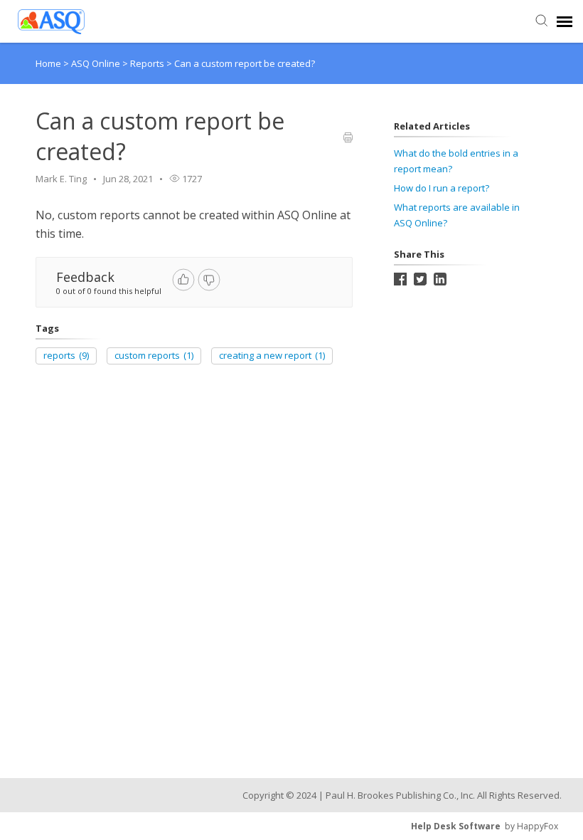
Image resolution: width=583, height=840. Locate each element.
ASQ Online (96, 63)
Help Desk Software (456, 826)
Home (48, 63)
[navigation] (564, 21)
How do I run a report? (441, 188)
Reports (148, 63)
